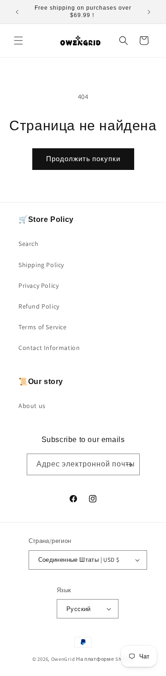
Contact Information (49, 348)
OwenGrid (63, 659)
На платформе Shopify (105, 659)
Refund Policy (38, 306)
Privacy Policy (38, 285)
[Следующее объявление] (149, 12)
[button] (18, 40)
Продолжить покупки (83, 158)
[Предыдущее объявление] (17, 12)
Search (28, 243)
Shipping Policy (41, 265)
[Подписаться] (129, 464)
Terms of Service (42, 327)
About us (32, 406)
